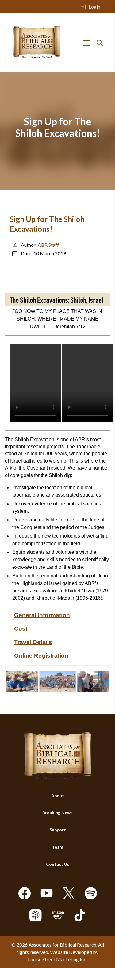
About (57, 795)
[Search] (99, 43)
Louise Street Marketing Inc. (57, 959)
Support (57, 829)
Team (57, 847)
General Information (42, 615)
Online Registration (41, 655)
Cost (20, 628)
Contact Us (57, 864)
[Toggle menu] (87, 43)
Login (94, 6)
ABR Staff (48, 245)
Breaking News (57, 812)
